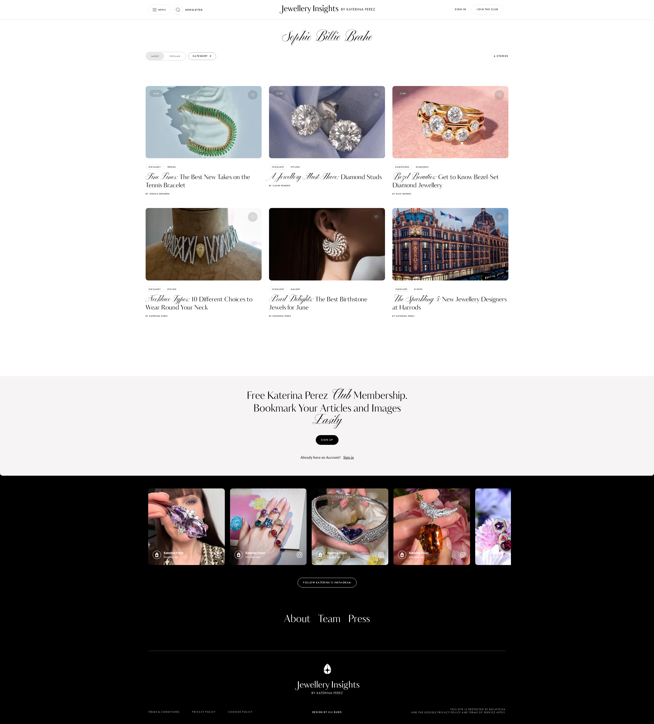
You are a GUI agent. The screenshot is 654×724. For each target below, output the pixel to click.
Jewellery (154, 167)
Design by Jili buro (327, 712)
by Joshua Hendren (158, 193)
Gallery (295, 289)
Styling (295, 167)
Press (359, 619)
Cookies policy (240, 712)
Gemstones (402, 167)
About (297, 619)
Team (329, 619)
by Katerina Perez (157, 316)
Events (418, 289)
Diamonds (422, 167)
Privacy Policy (203, 712)
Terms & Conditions (163, 712)
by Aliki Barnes (401, 193)
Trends (171, 167)
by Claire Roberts (279, 185)
